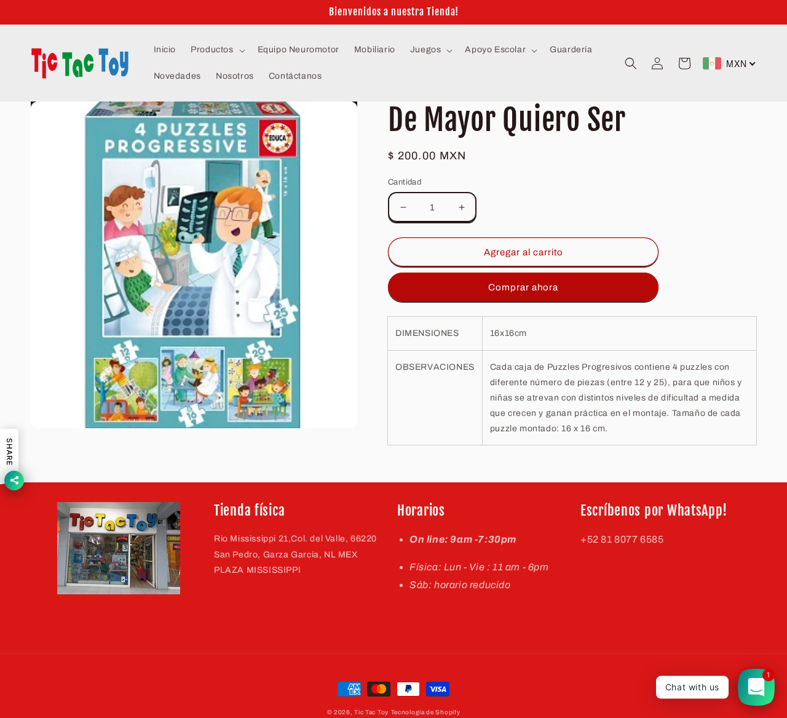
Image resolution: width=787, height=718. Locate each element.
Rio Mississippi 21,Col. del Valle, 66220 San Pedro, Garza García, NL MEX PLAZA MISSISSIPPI (295, 554)
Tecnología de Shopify (426, 712)
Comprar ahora (523, 287)
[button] (216, 50)
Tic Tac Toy (371, 712)
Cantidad (404, 182)
